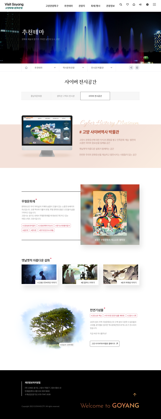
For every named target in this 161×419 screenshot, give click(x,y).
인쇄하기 (137, 67)
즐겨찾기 (127, 6)
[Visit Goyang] (14, 6)
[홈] (26, 68)
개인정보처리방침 (32, 382)
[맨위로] (134, 396)
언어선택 (147, 6)
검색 (121, 6)
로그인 (140, 6)
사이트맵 (154, 6)
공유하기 (131, 67)
